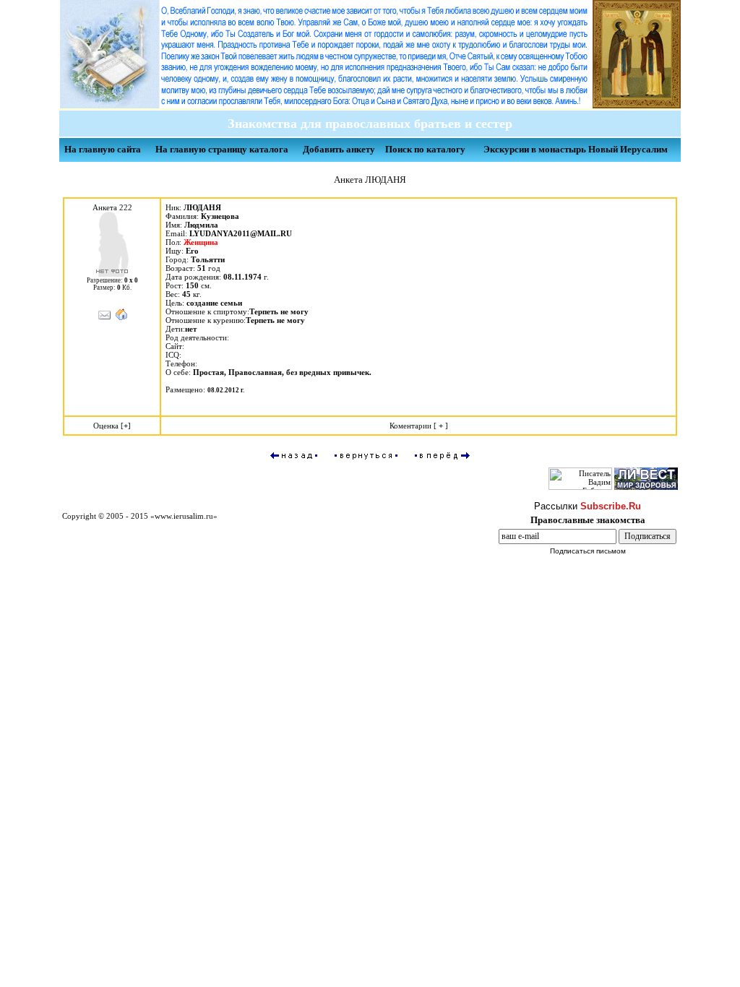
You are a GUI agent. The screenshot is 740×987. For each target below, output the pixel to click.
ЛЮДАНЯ (202, 207)
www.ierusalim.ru (184, 516)
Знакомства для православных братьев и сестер (366, 123)
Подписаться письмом (588, 551)
